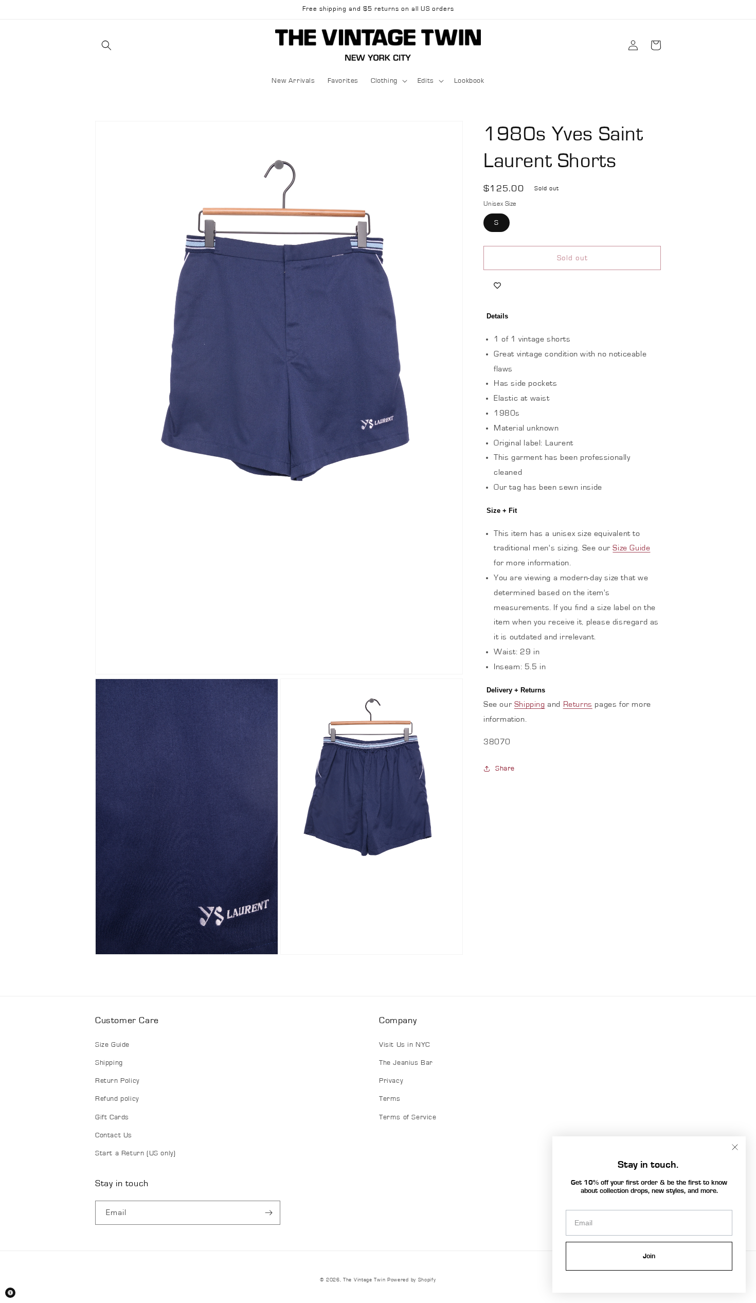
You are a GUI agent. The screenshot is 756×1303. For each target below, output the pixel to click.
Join (649, 1256)
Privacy (391, 1080)
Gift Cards (112, 1117)
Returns (577, 704)
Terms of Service (408, 1117)
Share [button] (505, 768)
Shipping (529, 704)
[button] (106, 45)
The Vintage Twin (364, 1279)
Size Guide (631, 548)
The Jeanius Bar (406, 1062)
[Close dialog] (735, 1147)
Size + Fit (502, 510)
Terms (390, 1098)
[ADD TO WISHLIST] (497, 285)
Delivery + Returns (516, 690)
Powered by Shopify (411, 1279)
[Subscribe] (268, 1213)
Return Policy (117, 1080)
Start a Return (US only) (135, 1153)
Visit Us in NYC (404, 1044)
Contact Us (113, 1135)
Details (497, 316)
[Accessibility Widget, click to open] (10, 1293)
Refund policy (117, 1098)
